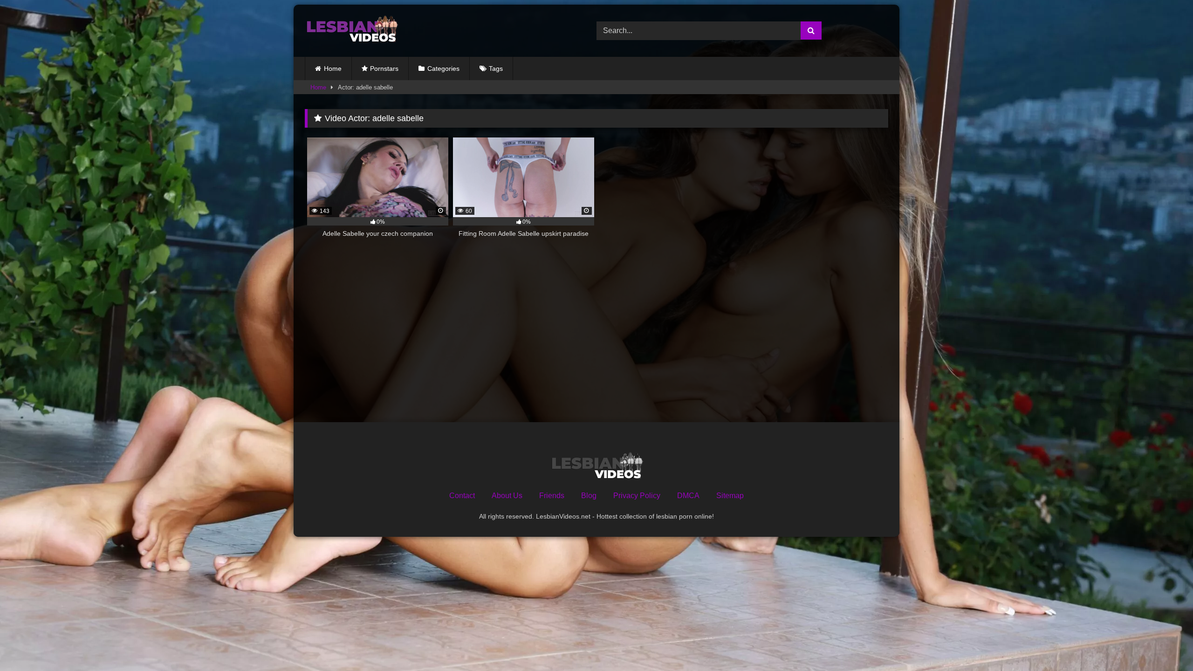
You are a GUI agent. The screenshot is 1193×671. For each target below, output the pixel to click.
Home (333, 68)
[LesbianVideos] (351, 30)
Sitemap (730, 496)
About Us (507, 496)
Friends (551, 496)
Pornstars (384, 68)
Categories (443, 68)
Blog (588, 496)
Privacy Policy (636, 496)
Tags (496, 68)
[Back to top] (1164, 643)
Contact (462, 496)
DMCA (688, 496)
